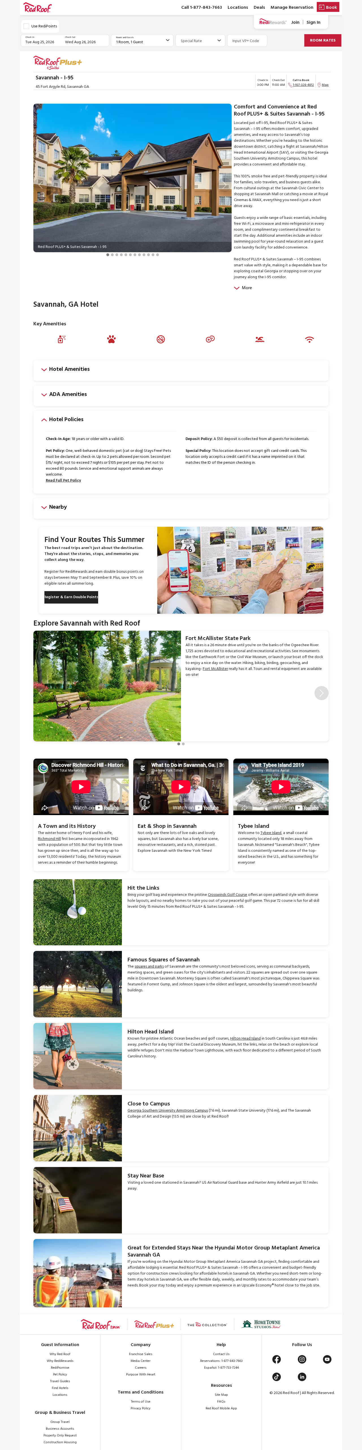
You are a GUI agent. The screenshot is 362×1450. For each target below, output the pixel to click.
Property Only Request (60, 1435)
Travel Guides (60, 1381)
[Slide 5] (125, 255)
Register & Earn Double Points (71, 597)
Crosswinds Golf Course (227, 895)
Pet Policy (60, 1374)
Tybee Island (270, 833)
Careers (140, 1368)
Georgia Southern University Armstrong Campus (168, 1110)
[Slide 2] (112, 255)
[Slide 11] (153, 255)
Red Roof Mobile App (221, 1408)
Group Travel (60, 1422)
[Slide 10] (148, 255)
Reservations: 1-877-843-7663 (221, 1361)
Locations (238, 7)
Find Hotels (60, 1388)
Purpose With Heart (140, 1374)
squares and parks (149, 966)
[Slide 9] (144, 255)
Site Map (221, 1395)
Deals (259, 7)
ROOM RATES (323, 40)
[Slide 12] (157, 255)
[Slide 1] (107, 255)
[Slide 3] (116, 255)
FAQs (221, 1402)
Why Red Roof (59, 1354)
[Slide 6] (130, 255)
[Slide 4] (121, 255)
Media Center (140, 1361)
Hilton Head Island (245, 1038)
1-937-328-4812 (303, 85)
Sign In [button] (313, 22)
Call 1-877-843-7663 (201, 7)
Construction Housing (60, 1442)
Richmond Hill (49, 839)
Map (325, 85)
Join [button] (295, 22)
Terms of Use (140, 1402)
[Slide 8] (139, 255)
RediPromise (60, 1368)
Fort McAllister (215, 669)
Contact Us (221, 1354)
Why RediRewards (60, 1361)
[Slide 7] (134, 255)
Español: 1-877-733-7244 (221, 1368)
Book (331, 7)
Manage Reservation (292, 7)
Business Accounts (60, 1429)
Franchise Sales (140, 1354)
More (247, 288)
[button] (40, 185)
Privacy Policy (140, 1408)
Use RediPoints (44, 26)
